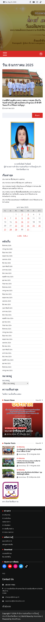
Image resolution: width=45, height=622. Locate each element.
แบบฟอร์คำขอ (7, 553)
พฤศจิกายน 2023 (7, 360)
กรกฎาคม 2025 (7, 290)
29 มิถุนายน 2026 (34, 477)
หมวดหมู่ (6, 380)
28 (11, 229)
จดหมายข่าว (6, 522)
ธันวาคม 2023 (6, 356)
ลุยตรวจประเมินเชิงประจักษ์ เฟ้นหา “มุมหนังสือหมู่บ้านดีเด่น (29, 473)
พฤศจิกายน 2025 (7, 276)
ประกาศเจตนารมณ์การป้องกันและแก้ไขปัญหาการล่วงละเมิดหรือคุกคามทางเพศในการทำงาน (21, 187)
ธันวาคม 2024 (6, 315)
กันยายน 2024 (7, 325)
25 (34, 225)
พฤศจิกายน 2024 (7, 318)
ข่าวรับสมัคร (6, 525)
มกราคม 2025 (6, 311)
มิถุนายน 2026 (7, 252)
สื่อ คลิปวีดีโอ (6, 557)
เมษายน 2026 (6, 259)
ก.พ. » (25, 235)
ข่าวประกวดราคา (10, 428)
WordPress (16, 619)
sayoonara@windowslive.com (15, 601)
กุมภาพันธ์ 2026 (7, 266)
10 (28, 218)
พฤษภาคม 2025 (7, 297)
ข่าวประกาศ (22, 428)
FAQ (3, 573)
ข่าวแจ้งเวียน (6, 518)
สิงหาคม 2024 (6, 329)
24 (28, 225)
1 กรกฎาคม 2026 (34, 466)
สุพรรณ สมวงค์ (11, 434)
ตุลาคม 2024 (6, 322)
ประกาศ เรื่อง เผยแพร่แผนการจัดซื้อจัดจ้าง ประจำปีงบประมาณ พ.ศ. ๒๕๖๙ (22, 201)
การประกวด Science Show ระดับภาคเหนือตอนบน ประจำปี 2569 (28, 462)
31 (28, 229)
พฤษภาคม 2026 (7, 256)
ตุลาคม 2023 (6, 363)
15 (16, 222)
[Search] (41, 54)
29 (16, 229)
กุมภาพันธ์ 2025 (7, 308)
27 (5, 229)
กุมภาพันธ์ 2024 (7, 349)
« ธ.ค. (19, 235)
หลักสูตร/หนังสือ (7, 544)
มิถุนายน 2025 (7, 294)
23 (22, 225)
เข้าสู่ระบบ (6, 606)
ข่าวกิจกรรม (21, 447)
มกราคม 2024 (6, 353)
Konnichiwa (22, 454)
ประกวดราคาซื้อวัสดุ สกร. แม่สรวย (13, 179)
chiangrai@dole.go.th (12, 597)
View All (38, 400)
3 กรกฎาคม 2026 (34, 454)
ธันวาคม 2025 (6, 273)
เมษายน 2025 (6, 301)
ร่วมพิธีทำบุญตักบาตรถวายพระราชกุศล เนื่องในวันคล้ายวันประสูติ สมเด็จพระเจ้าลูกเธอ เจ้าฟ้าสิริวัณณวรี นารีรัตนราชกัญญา (21, 102)
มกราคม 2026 (6, 270)
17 (28, 222)
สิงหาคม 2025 (6, 287)
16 (22, 222)
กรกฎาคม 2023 (7, 370)
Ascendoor (38, 616)
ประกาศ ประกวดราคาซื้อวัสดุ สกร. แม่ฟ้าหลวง (17, 183)
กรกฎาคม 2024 (7, 332)
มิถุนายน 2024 (7, 335)
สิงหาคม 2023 (6, 367)
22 (16, 225)
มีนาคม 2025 (6, 304)
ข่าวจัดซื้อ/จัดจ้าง (8, 529)
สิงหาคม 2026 (6, 245)
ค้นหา (37, 115)
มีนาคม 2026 (6, 263)
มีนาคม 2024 (6, 346)
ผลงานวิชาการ (7, 541)
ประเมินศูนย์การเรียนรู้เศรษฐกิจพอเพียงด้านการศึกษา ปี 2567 (29, 450)
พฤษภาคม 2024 (7, 339)
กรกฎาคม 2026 (7, 249)
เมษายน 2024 (6, 342)
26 (39, 225)
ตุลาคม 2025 (6, 280)
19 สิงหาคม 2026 (24, 434)
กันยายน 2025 (7, 283)
